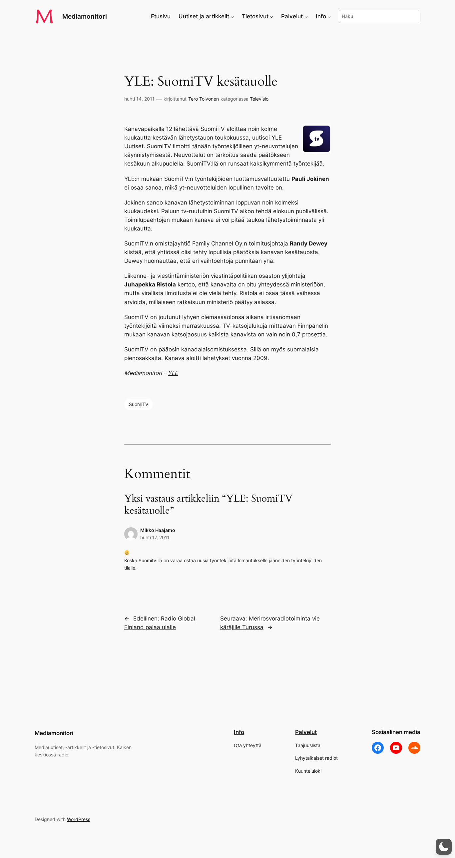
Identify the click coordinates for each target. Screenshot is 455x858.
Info (239, 732)
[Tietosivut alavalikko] (271, 16)
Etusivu (161, 16)
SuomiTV (138, 404)
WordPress (78, 819)
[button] (444, 847)
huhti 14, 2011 (139, 99)
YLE (173, 373)
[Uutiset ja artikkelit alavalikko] (232, 16)
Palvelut (306, 732)
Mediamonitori (84, 16)
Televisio (259, 99)
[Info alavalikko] (329, 16)
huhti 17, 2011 (155, 537)
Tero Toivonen (203, 99)
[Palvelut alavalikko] (306, 16)
